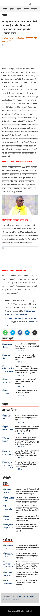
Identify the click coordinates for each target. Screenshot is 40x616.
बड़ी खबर (26, 9)
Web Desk (8, 38)
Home (5, 596)
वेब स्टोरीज (34, 9)
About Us (11, 596)
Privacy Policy (20, 596)
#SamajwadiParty (11, 314)
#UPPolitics (9, 318)
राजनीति (5, 9)
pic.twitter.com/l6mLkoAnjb (26, 318)
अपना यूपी (18, 9)
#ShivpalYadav (30, 311)
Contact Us (15, 600)
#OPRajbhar (25, 314)
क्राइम (11, 9)
